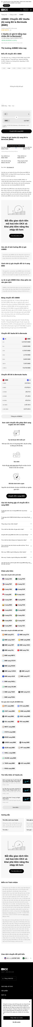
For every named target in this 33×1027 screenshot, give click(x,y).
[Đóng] (29, 1001)
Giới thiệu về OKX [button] (7, 986)
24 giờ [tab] (9, 68)
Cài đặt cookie (16, 1022)
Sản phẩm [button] (4, 990)
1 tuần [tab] (14, 68)
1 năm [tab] (24, 68)
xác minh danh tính (12, 465)
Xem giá (29, 830)
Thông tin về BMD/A (16, 416)
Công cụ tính (13, 14)
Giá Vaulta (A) (10, 167)
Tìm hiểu (5, 830)
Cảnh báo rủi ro (13, 912)
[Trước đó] (2, 958)
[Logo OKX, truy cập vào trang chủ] (4, 9)
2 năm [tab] (29, 68)
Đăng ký (26, 9)
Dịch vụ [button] (3, 995)
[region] (16, 1013)
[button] (21, 10)
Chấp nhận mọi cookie (16, 1017)
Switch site (6, 5)
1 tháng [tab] (19, 68)
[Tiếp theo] (31, 958)
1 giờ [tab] (4, 68)
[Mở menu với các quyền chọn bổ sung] (31, 10)
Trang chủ (4, 14)
